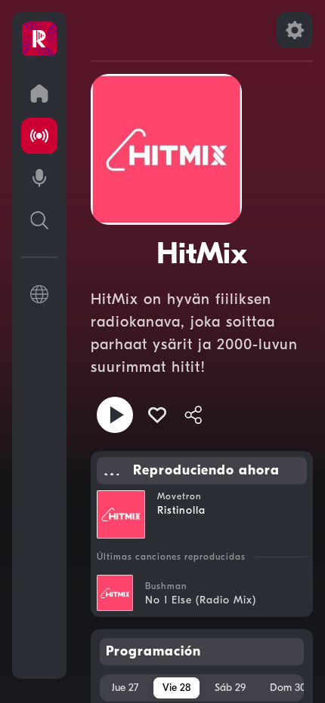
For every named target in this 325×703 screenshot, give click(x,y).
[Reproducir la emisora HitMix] (115, 415)
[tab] (125, 687)
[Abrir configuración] (295, 30)
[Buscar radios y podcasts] (39, 220)
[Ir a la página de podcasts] (39, 178)
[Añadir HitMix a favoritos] (157, 415)
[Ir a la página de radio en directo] (39, 136)
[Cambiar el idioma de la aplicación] (39, 294)
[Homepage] (39, 39)
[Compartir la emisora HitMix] (193, 415)
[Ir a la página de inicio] (39, 93)
